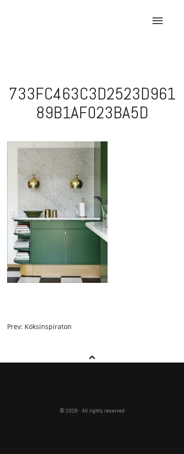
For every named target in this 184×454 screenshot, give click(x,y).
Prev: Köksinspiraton (39, 326)
